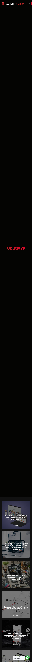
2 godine (17, 555)
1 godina (16, 526)
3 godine (17, 645)
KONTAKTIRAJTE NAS (30, 3)
